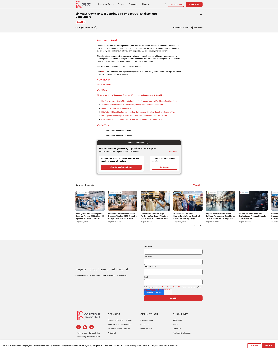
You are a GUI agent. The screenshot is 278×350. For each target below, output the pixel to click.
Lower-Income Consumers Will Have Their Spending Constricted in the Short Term (132, 105)
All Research (177, 320)
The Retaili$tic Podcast (181, 333)
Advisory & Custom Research (119, 329)
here (102, 72)
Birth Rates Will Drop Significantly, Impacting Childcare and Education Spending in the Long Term (138, 112)
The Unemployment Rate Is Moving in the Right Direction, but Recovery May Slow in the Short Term (139, 101)
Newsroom (177, 329)
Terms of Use (177, 287)
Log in (147, 143)
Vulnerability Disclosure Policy (88, 337)
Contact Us (144, 324)
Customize (254, 346)
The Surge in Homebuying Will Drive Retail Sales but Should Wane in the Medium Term (134, 116)
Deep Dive (81, 22)
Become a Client (194, 4)
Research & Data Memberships (120, 320)
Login (172, 4)
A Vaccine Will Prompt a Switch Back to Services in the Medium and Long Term (131, 119)
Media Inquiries (146, 329)
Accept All (268, 346)
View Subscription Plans (121, 167)
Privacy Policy (166, 287)
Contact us (164, 167)
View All (196, 185)
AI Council (112, 333)
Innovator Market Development (120, 324)
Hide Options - (174, 152)
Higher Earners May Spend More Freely (116, 108)
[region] (139, 345)
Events (175, 324)
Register (178, 4)
